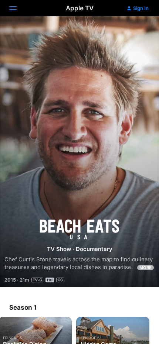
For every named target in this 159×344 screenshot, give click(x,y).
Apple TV (80, 8)
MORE (145, 267)
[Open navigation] (17, 8)
